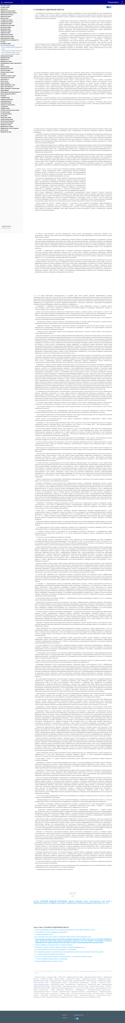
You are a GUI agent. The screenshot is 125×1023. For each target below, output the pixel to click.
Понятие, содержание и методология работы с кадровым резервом (53, 945)
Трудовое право (5, 108)
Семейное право (5, 97)
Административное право (8, 11)
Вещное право (5, 18)
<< (121, 3)
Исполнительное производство (9, 40)
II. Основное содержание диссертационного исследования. (51, 959)
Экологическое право (7, 123)
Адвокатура (4, 9)
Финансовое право (6, 117)
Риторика (3, 95)
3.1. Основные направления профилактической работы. (50, 954)
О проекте (64, 1015)
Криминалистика (5, 57)
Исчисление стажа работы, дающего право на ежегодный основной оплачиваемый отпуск (60, 947)
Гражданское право (6, 23)
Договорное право (6, 27)
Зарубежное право (6, 31)
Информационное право (7, 38)
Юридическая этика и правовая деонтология (74, 997)
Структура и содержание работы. (44, 934)
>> (123, 3)
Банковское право (6, 16)
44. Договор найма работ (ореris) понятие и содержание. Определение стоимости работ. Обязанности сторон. (65, 929)
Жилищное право (5, 29)
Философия (4, 115)
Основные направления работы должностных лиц (49, 961)
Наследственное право (7, 72)
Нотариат (3, 74)
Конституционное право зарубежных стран (46, 971)
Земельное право (5, 32)
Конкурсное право (6, 43)
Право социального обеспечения (10, 88)
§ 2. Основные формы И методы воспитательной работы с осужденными (55, 949)
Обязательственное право (8, 76)
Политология (4, 81)
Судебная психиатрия (7, 99)
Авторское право (5, 5)
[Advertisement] (11, 155)
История (3, 41)
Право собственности (7, 86)
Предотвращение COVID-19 (8, 94)
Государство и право (7, 20)
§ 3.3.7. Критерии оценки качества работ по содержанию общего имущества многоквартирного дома (63, 936)
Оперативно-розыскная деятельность (62, 988)
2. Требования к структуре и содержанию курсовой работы (51, 932)
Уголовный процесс (6, 114)
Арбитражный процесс (7, 14)
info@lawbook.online (6, 228)
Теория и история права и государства (46, 993)
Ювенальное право (6, 124)
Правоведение (5, 90)
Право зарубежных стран (8, 85)
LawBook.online (8, 2)
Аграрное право (5, 7)
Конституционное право (7, 45)
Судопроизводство (6, 101)
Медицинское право (6, 61)
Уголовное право (5, 112)
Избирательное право (7, 34)
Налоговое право (5, 70)
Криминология (5, 59)
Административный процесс (9, 12)
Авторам (65, 1017)
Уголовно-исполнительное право (10, 110)
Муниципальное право (7, 68)
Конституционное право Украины (11, 54)
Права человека (5, 83)
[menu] (1, 2)
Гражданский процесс (7, 22)
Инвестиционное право (7, 36)
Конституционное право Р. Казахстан (12, 50)
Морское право (5, 66)
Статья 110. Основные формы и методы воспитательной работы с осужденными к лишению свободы (63, 956)
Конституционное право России (10, 52)
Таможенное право (6, 103)
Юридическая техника (7, 126)
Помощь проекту (113, 2)
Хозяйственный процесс (7, 121)
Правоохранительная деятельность (11, 92)
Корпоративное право (7, 56)
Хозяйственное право (7, 119)
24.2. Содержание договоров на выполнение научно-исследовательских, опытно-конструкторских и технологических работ (69, 952)
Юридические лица (6, 132)
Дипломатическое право (8, 25)
